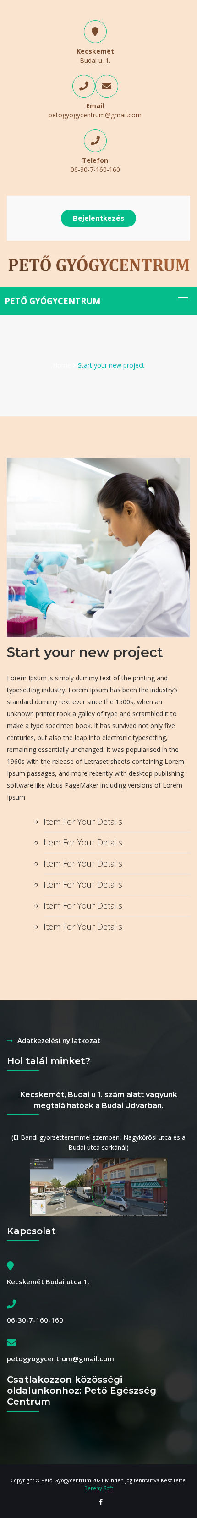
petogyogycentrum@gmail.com (95, 114)
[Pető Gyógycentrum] (98, 263)
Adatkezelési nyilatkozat (58, 1040)
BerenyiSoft (98, 1488)
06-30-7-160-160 (95, 169)
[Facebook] (98, 1502)
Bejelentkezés (98, 218)
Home (62, 365)
